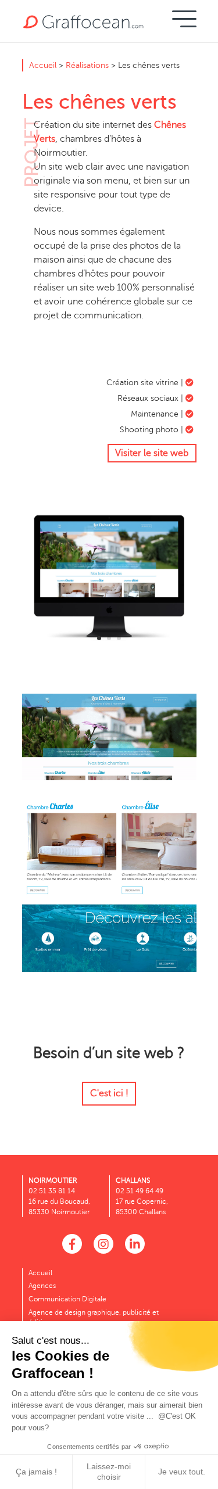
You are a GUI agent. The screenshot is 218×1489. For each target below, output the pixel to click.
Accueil (42, 65)
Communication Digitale (67, 1299)
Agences (42, 1286)
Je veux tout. (181, 1471)
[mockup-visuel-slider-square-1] (109, 652)
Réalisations (87, 65)
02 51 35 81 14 (51, 1191)
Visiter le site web (151, 453)
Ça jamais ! (36, 1471)
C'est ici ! (109, 1093)
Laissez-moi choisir (109, 1471)
